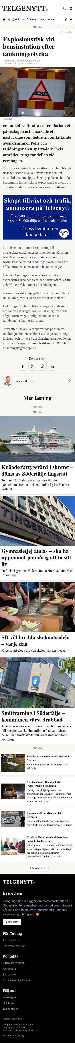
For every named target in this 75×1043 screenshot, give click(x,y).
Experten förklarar (14, 945)
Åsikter (31, 19)
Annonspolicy (12, 1019)
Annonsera (9, 968)
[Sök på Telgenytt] (64, 8)
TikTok (9, 1003)
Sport (42, 19)
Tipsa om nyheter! (14, 962)
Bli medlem (12, 921)
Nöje (51, 19)
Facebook (12, 1008)
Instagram (11, 997)
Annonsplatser (11, 940)
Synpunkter (10, 974)
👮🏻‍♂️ (18, 19)
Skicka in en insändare (16, 980)
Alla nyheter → (37, 868)
